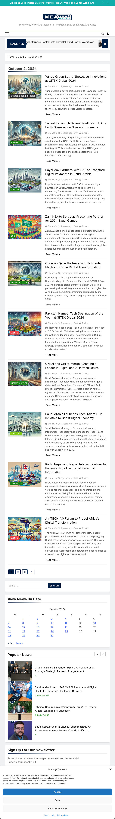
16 (38, 627)
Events (14, 333)
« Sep (11, 643)
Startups (16, 433)
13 (94, 622)
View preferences (57, 808)
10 (52, 622)
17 (52, 627)
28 (9, 635)
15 (23, 627)
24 (52, 631)
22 (23, 631)
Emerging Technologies (23, 96)
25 (66, 631)
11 (66, 622)
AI (36, 676)
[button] (110, 769)
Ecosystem (16, 142)
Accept (58, 791)
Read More (52, 114)
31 (52, 635)
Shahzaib (52, 86)
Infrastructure (19, 283)
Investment (43, 715)
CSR (13, 236)
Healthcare (43, 695)
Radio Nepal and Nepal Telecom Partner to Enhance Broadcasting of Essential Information (75, 468)
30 (38, 635)
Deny (57, 800)
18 (66, 627)
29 (23, 635)
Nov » (19, 643)
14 (9, 627)
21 (9, 631)
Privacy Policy (63, 815)
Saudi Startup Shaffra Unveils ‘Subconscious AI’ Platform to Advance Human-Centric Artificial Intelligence (63, 730)
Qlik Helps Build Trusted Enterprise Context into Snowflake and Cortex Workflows (51, 3)
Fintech (15, 189)
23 (38, 631)
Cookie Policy (50, 815)
